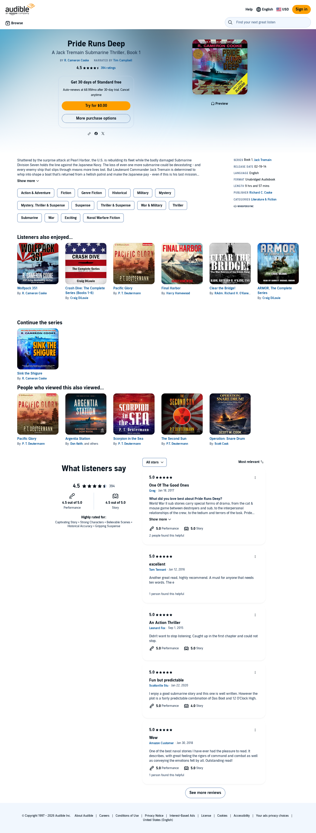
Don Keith (76, 444)
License (206, 816)
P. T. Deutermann (129, 293)
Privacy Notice (154, 816)
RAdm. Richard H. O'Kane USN (235, 293)
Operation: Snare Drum (227, 439)
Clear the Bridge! (222, 288)
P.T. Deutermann (177, 444)
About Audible (84, 816)
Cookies (222, 816)
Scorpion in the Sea (128, 439)
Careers (104, 816)
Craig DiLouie (79, 298)
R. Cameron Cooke (34, 293)
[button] (89, 133)
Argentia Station (77, 439)
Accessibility (242, 816)
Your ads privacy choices (272, 816)
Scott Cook (222, 444)
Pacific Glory (122, 288)
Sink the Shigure (29, 373)
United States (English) (158, 820)
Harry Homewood (178, 293)
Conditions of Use (127, 816)
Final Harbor (171, 288)
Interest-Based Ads (182, 816)
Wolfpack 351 (27, 288)
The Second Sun (173, 439)
